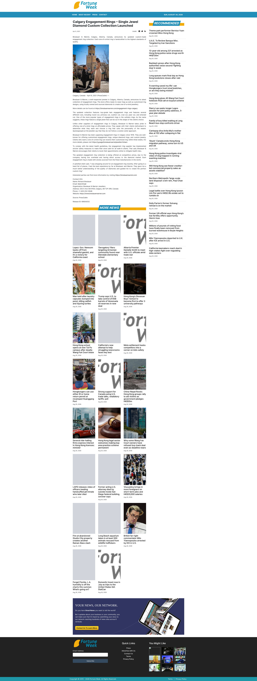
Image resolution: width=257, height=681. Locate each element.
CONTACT (103, 15)
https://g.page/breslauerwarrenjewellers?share (109, 142)
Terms (128, 656)
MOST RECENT (85, 15)
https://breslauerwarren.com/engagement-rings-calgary (116, 108)
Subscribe (90, 661)
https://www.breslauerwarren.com (92, 194)
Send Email (82, 184)
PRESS (94, 15)
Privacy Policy (128, 659)
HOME (74, 15)
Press (128, 648)
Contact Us (128, 654)
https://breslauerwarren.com (126, 175)
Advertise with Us (128, 651)
